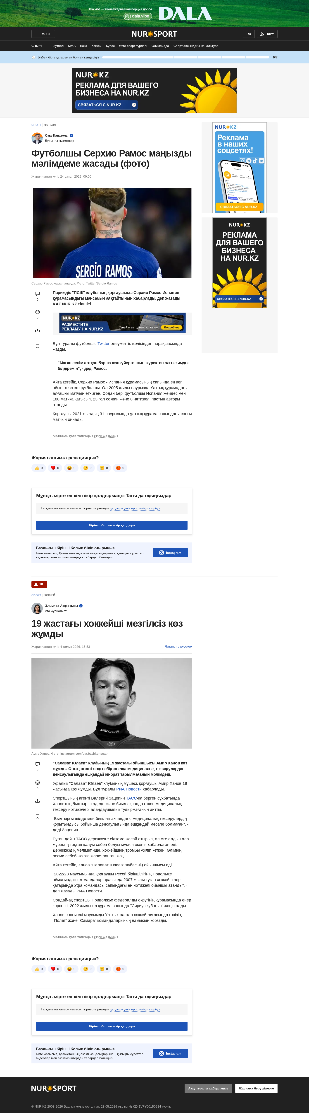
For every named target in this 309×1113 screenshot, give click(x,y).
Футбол (58, 46)
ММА (72, 46)
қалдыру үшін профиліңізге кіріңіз (135, 508)
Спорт (36, 46)
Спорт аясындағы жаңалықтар (196, 46)
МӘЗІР (46, 34)
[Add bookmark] (37, 346)
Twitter (103, 343)
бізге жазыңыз (106, 436)
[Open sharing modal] (37, 330)
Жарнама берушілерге (256, 1088)
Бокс (83, 46)
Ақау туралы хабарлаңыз (208, 1088)
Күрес (110, 46)
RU (249, 34)
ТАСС (131, 798)
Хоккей (96, 46)
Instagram (173, 552)
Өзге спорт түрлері (133, 46)
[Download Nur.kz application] (154, 13)
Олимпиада (160, 46)
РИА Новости (129, 789)
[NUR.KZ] (154, 34)
